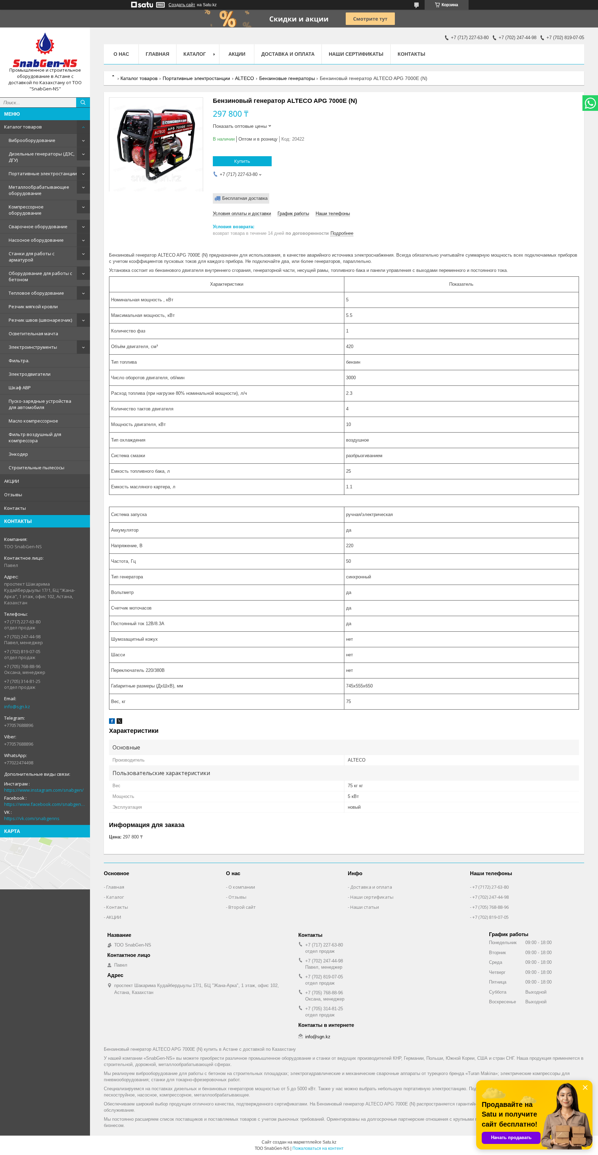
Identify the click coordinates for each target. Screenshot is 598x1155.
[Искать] (83, 102)
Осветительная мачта (33, 333)
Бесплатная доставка (245, 198)
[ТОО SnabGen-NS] (45, 50)
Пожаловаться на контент (318, 1148)
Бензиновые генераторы (287, 78)
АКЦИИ (11, 481)
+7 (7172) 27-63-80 (490, 887)
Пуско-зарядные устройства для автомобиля (40, 404)
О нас (121, 54)
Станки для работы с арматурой (31, 256)
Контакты (15, 508)
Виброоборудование (32, 140)
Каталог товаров (23, 127)
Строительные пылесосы (36, 467)
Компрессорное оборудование (26, 210)
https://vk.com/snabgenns (32, 818)
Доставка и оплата (288, 54)
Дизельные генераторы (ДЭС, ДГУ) (41, 157)
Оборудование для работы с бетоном (40, 276)
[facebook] (112, 722)
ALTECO (244, 78)
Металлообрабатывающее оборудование (39, 190)
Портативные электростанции (43, 173)
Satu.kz (329, 1142)
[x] (119, 722)
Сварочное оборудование (38, 226)
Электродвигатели (30, 374)
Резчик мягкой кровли (33, 306)
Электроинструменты (33, 347)
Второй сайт (242, 907)
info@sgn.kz (17, 706)
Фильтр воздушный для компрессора (35, 437)
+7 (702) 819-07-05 (490, 917)
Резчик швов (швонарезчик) (40, 320)
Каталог (115, 897)
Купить (242, 161)
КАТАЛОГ (194, 54)
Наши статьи (364, 907)
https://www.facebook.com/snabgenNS (45, 804)
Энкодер (18, 454)
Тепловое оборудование (36, 293)
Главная (157, 54)
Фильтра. (19, 360)
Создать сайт (182, 4)
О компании (241, 887)
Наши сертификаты (356, 54)
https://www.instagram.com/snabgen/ (44, 790)
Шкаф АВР (20, 387)
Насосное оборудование (36, 240)
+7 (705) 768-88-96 (490, 907)
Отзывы (13, 494)
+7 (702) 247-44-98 (490, 897)
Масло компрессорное (33, 421)
